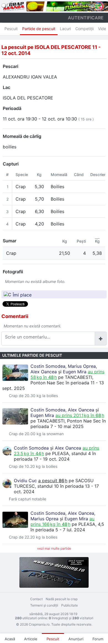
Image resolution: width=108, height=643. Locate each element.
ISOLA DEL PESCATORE (28, 98)
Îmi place (22, 294)
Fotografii (13, 271)
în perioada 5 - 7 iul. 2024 (57, 529)
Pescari (10, 66)
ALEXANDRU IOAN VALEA (30, 77)
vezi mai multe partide (54, 548)
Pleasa (60, 453)
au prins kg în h (79, 415)
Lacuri (65, 28)
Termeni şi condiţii (44, 605)
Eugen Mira (74, 371)
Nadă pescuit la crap (62, 599)
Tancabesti (78, 377)
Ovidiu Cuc (25, 480)
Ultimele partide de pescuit (32, 355)
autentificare (86, 17)
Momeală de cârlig (22, 136)
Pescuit (11, 28)
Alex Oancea (43, 371)
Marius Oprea (82, 366)
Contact (36, 599)
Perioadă (12, 108)
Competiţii (84, 28)
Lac (6, 87)
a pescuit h (52, 480)
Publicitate (69, 605)
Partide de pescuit (38, 28)
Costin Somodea (47, 366)
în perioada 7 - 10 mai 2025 (68, 423)
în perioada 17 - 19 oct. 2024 (55, 456)
